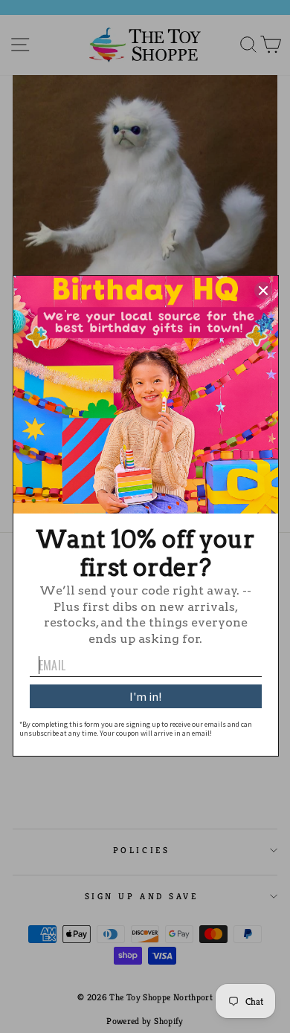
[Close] (263, 290)
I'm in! (145, 696)
